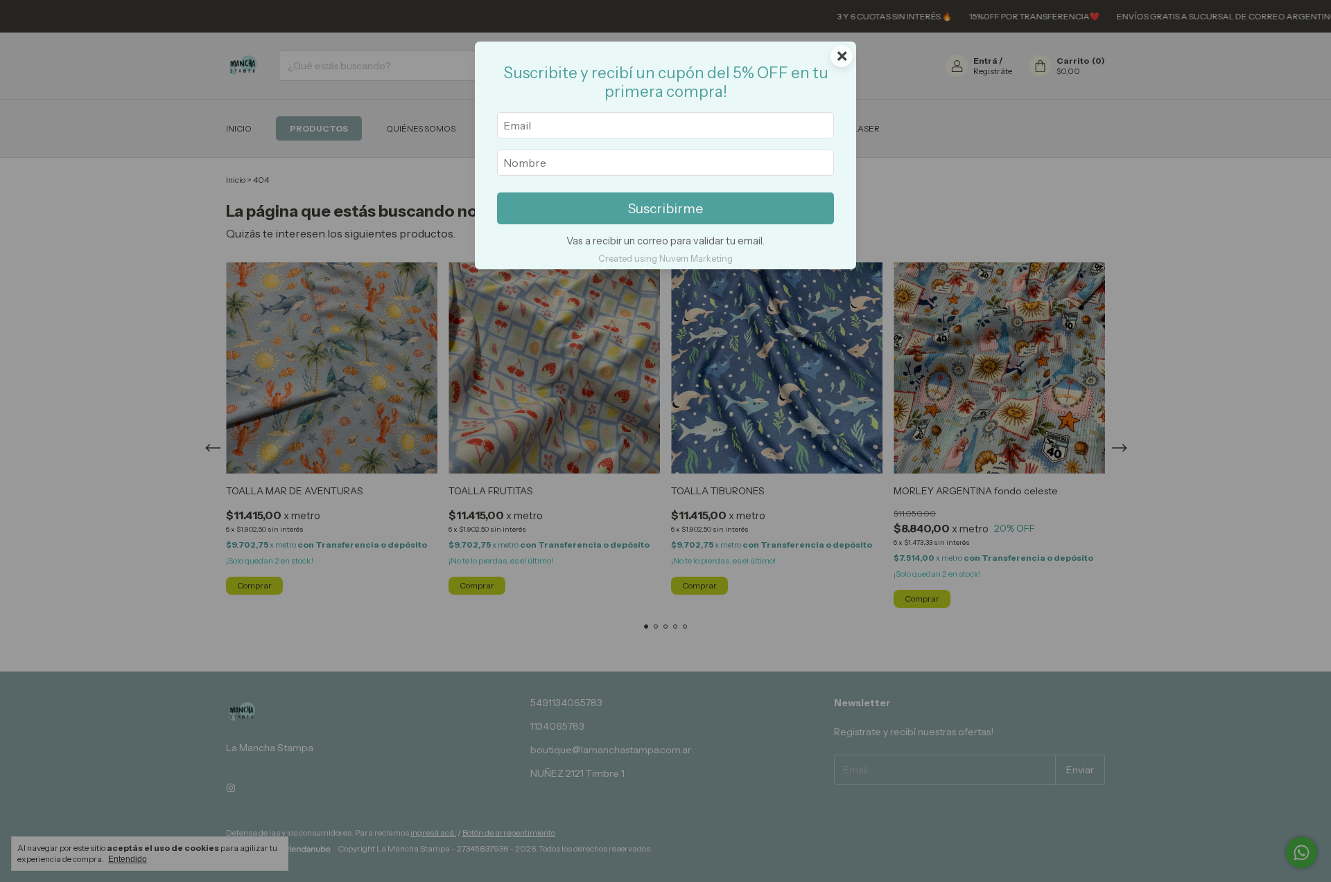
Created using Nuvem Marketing (665, 258)
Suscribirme (665, 208)
